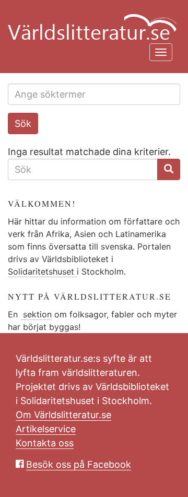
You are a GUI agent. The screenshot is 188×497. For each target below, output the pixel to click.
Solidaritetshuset (42, 271)
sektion (36, 314)
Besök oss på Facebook (78, 464)
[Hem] (90, 21)
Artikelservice (46, 428)
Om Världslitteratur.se (63, 414)
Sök (23, 123)
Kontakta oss (45, 442)
